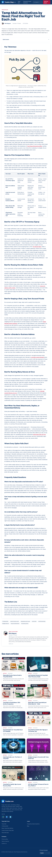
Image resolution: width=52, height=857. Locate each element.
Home (14, 2)
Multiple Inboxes (5, 623)
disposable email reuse (25, 621)
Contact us (4, 843)
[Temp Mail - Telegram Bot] (10, 816)
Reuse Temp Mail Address (7, 828)
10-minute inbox (37, 246)
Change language (44, 850)
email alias (34, 621)
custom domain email (14, 621)
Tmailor (8, 2)
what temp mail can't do (39, 434)
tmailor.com (11, 643)
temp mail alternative (15, 623)
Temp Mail (19, 2)
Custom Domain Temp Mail (8, 830)
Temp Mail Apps (5, 832)
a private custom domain (37, 357)
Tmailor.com (10, 851)
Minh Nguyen (8, 23)
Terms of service (5, 841)
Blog (28, 826)
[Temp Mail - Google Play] (3, 816)
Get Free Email (46, 2)
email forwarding (41, 621)
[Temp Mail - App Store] (6, 816)
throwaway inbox (24, 623)
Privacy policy (5, 839)
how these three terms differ (34, 146)
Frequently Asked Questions (27, 2)
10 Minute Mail (5, 621)
